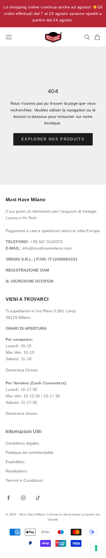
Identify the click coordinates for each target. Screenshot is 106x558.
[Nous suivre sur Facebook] (8, 498)
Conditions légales (22, 443)
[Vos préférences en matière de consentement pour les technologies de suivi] (96, 548)
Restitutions (16, 471)
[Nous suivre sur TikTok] (38, 498)
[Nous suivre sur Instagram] (23, 498)
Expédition (15, 462)
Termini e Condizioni (24, 480)
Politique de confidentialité (29, 452)
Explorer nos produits (53, 139)
